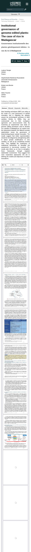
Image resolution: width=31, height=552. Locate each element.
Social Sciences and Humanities (9, 19)
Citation (19, 61)
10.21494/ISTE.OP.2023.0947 (9, 103)
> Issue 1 (16, 21)
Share (26, 61)
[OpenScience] (15, 4)
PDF (12, 61)
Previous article (24, 53)
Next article (24, 55)
